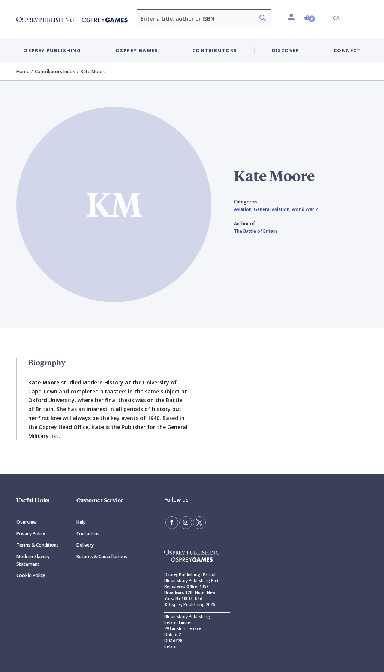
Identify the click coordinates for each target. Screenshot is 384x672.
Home (22, 71)
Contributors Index (55, 71)
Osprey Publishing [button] (52, 50)
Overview (26, 522)
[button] (309, 17)
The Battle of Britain (255, 231)
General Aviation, (273, 209)
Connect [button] (347, 50)
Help (81, 522)
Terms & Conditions (37, 545)
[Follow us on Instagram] (185, 522)
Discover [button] (286, 50)
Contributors (214, 50)
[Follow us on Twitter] (199, 522)
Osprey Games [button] (137, 50)
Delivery (85, 545)
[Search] (262, 19)
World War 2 (305, 209)
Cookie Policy (30, 575)
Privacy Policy (30, 533)
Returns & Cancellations (101, 556)
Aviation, (244, 209)
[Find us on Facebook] (171, 522)
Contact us (87, 533)
